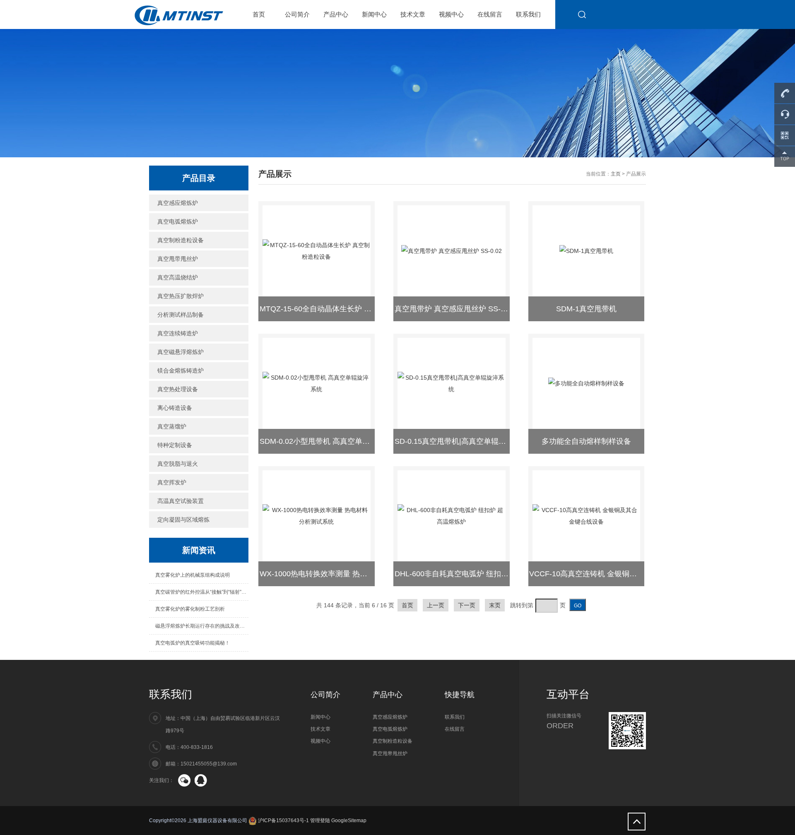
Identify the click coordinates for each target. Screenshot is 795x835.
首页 (259, 14)
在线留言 (489, 14)
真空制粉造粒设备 (180, 240)
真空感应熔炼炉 (177, 203)
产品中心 (335, 14)
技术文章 (412, 14)
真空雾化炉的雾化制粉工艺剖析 (190, 609)
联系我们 (528, 14)
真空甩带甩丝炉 (177, 258)
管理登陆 (320, 820)
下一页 (466, 605)
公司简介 (297, 14)
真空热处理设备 (177, 389)
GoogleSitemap (348, 820)
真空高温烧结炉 (177, 277)
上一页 (435, 605)
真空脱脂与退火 (177, 463)
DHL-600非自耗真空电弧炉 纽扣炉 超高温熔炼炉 (475, 574)
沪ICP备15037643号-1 (283, 820)
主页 (616, 174)
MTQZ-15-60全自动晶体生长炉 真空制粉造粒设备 (342, 309)
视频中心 (451, 14)
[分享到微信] (184, 780)
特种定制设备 (174, 445)
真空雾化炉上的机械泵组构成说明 (192, 575)
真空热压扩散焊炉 (180, 296)
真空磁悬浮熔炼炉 (180, 352)
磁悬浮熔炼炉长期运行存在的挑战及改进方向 (201, 626)
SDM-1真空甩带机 (586, 309)
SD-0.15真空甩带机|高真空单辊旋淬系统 (461, 441)
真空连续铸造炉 (177, 333)
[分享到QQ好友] (201, 780)
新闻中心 (374, 14)
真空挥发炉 (171, 482)
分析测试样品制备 (180, 314)
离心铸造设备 (174, 407)
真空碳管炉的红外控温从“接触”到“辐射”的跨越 (201, 592)
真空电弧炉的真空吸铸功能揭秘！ (192, 643)
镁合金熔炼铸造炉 (180, 370)
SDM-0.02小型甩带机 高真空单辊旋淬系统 (330, 441)
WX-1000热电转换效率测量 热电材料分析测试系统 (343, 574)
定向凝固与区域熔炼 (183, 519)
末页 (495, 605)
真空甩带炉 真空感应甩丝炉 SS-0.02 (455, 309)
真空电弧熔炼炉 (177, 221)
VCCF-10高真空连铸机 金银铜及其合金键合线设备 (612, 574)
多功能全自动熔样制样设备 (586, 441)
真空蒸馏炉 (171, 426)
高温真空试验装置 (180, 501)
